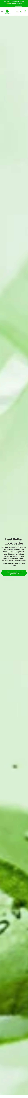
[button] (2, 11)
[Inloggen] (20, 11)
